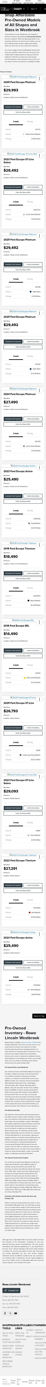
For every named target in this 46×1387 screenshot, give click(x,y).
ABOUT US (30, 1336)
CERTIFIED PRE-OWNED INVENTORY (8, 1355)
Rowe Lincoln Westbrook (6, 1381)
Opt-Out (43, 1381)
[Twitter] (10, 1313)
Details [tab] (16, 122)
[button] (39, 78)
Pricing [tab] (30, 122)
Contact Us (13, 1290)
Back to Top (39, 1016)
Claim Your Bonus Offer (23, 112)
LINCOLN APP (40, 1358)
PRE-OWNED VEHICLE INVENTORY (7, 1364)
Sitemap (25, 1381)
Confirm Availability (33, 107)
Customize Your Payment (13, 107)
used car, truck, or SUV (28, 1042)
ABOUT (30, 1325)
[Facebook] (5, 1313)
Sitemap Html (31, 1381)
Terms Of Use (19, 1381)
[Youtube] (15, 1313)
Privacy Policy (13, 1381)
